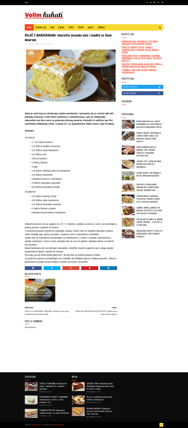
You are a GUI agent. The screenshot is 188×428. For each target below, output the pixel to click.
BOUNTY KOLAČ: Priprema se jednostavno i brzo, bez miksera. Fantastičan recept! (148, 137)
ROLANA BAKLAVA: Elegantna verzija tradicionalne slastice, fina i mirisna (99, 411)
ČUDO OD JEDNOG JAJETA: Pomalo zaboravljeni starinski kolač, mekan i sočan (140, 50)
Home (26, 3)
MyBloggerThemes (59, 425)
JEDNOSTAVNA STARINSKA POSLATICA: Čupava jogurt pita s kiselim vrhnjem (148, 199)
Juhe (52, 27)
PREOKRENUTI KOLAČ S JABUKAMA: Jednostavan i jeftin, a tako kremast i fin (54, 399)
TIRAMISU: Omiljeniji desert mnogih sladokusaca (139, 71)
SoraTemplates (37, 425)
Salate (91, 27)
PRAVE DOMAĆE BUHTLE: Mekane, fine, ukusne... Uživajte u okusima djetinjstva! (146, 151)
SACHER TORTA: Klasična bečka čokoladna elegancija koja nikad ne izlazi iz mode (100, 386)
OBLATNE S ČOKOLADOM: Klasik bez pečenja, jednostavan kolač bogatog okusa (142, 65)
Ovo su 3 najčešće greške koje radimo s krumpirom (99, 398)
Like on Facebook (129, 93)
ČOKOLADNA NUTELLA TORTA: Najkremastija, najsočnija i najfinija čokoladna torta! (149, 124)
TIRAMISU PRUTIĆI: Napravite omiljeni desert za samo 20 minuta (54, 411)
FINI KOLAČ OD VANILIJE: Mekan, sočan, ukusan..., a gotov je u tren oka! (149, 222)
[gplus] (158, 2)
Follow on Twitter (130, 87)
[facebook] (147, 2)
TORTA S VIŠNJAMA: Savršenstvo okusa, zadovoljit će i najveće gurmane (53, 386)
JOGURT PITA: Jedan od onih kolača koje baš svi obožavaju (148, 164)
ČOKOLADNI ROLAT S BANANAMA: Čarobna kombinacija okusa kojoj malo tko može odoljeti (142, 58)
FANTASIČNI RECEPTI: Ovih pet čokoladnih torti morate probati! (149, 233)
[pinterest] (162, 2)
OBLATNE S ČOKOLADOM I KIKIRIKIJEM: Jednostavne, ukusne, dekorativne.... (147, 187)
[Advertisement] (141, 292)
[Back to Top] (161, 425)
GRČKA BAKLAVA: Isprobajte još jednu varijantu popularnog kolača (140, 43)
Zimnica (101, 27)
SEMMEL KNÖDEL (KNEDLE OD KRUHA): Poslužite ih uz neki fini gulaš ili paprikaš (149, 210)
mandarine (49, 44)
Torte (71, 27)
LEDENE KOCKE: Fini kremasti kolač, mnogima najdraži (148, 174)
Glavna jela (41, 27)
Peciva (81, 27)
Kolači (61, 27)
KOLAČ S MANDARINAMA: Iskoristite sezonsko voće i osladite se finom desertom (38, 293)
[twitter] (150, 2)
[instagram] (154, 2)
